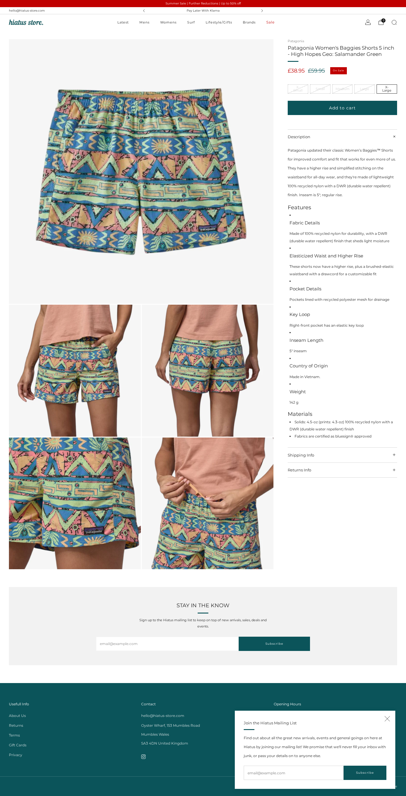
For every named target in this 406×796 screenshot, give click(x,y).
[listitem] (203, 10)
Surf (191, 22)
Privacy (15, 755)
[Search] (394, 22)
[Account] (368, 22)
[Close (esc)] (387, 719)
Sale (270, 22)
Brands (249, 22)
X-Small (298, 88)
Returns (16, 725)
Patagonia (296, 41)
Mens (144, 22)
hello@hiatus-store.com (27, 10)
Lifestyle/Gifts (219, 22)
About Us (17, 715)
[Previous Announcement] (144, 10)
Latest (123, 22)
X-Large (386, 88)
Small (320, 89)
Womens (168, 22)
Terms (14, 735)
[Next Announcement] (262, 10)
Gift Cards (17, 745)
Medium (343, 89)
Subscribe (365, 773)
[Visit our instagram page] (143, 756)
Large (364, 89)
